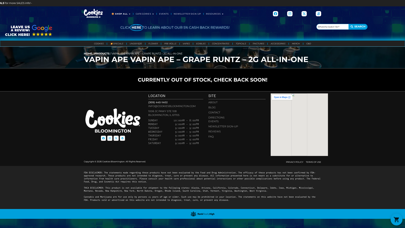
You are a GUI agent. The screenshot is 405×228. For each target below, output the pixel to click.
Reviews (214, 131)
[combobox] (332, 27)
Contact (214, 112)
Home (88, 53)
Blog (212, 107)
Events (164, 14)
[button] (396, 219)
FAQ (211, 136)
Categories (143, 14)
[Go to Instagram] (290, 13)
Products (101, 53)
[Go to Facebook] (275, 13)
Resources (213, 14)
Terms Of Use (313, 162)
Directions (216, 117)
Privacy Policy (294, 162)
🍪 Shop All (120, 14)
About (213, 102)
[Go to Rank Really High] (202, 214)
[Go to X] (304, 13)
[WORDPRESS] (122, 138)
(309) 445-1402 (158, 102)
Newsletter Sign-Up (187, 14)
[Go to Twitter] (116, 138)
